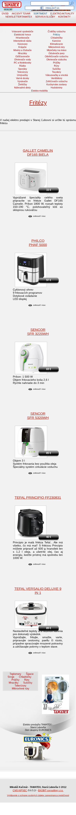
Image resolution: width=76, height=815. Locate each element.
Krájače (22, 47)
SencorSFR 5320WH (38, 416)
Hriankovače (22, 37)
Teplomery (15, 673)
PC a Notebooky (22, 62)
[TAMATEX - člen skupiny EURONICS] (8, 9)
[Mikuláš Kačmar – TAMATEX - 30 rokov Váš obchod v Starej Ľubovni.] (11, 4)
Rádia (22, 65)
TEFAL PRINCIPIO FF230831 (38, 498)
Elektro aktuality (62, 13)
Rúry (56, 65)
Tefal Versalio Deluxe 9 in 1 (37, 591)
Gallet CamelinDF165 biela (38, 153)
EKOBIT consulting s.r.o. (50, 790)
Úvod (5, 13)
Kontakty (64, 16)
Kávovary (22, 44)
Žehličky (22, 84)
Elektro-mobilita (39, 90)
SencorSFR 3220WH (38, 332)
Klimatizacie (56, 44)
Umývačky (22, 75)
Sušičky (56, 69)
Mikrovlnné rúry (56, 47)
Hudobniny (56, 87)
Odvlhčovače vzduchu (56, 56)
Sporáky (22, 69)
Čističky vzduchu (56, 31)
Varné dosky (22, 78)
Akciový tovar (21, 13)
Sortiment (40, 13)
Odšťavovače (22, 56)
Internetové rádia (22, 41)
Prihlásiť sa (52, 8)
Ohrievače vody (22, 59)
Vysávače (22, 81)
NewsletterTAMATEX (18, 16)
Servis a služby (45, 16)
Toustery (56, 72)
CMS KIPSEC (20, 790)
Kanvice (56, 41)
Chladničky (57, 37)
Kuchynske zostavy (56, 84)
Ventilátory (56, 78)
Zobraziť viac (39, 216)
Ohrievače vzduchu (56, 59)
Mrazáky (22, 53)
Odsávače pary (57, 53)
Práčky (56, 62)
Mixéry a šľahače (22, 50)
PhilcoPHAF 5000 (38, 243)
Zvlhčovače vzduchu (56, 81)
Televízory (22, 72)
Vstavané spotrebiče (22, 31)
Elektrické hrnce (22, 34)
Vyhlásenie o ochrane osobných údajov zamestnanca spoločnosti (38, 795)
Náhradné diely (22, 87)
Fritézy (56, 34)
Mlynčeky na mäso (56, 50)
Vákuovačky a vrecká (56, 75)
